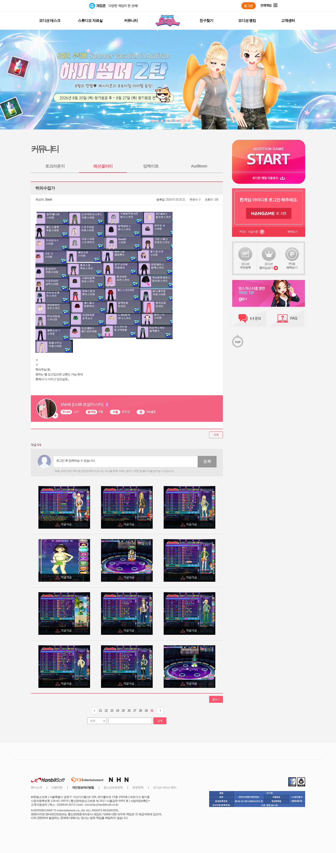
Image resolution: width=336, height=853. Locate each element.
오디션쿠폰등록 (245, 265)
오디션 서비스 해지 (164, 787)
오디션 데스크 (49, 20)
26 (129, 710)
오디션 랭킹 (247, 20)
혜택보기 (293, 231)
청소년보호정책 (113, 787)
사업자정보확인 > (140, 800)
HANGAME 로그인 (268, 213)
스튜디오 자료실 (90, 20)
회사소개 (36, 787)
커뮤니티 (131, 20)
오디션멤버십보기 (266, 265)
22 (106, 710)
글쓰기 (216, 699)
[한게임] (70, 6)
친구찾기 (206, 20)
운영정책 (137, 787)
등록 (207, 461)
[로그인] (248, 5)
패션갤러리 (103, 166)
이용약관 (56, 787)
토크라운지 (55, 166)
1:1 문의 (249, 318)
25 (123, 710)
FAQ (287, 318)
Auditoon (199, 166)
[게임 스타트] (268, 156)
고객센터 (288, 20)
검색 (159, 720)
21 (100, 710)
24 (117, 710)
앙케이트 (151, 166)
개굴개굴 (66, 524)
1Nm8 (48, 199)
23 (111, 710)
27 (134, 710)
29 (146, 710)
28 (140, 710)
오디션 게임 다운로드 (268, 178)
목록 (216, 434)
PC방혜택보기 (291, 265)
